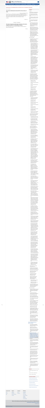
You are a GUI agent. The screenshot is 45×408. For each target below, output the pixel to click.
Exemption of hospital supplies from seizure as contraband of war (34, 362)
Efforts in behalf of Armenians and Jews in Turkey (34, 347)
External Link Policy (25, 395)
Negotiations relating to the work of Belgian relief (34, 356)
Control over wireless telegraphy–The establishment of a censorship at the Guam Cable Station (34, 316)
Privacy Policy (24, 394)
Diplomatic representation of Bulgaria (33, 327)
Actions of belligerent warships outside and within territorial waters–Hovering (34, 312)
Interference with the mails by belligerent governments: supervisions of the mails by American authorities (33, 277)
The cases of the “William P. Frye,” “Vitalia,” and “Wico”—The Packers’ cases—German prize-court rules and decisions (34, 145)
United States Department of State (33, 402)
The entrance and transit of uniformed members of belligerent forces (34, 293)
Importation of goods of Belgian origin (34, 112)
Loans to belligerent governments (34, 299)
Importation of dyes (34, 105)
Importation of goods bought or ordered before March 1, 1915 (34, 98)
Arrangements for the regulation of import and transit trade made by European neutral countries (34, 114)
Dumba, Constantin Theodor (32, 374)
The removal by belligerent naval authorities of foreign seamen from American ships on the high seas (34, 285)
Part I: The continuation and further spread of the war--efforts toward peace (33, 21)
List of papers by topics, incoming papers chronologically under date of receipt (33, 15)
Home (6, 392)
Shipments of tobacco (33, 89)
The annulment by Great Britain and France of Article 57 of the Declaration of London (34, 71)
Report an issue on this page (9, 406)
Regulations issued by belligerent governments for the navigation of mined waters (34, 269)
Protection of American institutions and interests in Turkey (34, 340)
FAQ (6, 394)
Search (7, 393)
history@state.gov (37, 403)
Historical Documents (13, 392)
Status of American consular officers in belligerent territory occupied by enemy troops (34, 330)
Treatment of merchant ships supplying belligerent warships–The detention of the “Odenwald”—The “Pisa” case (34, 309)
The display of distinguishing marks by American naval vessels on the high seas (34, 365)
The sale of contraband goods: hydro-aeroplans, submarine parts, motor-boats (34, 296)
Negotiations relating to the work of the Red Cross (34, 359)
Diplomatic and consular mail (34, 282)
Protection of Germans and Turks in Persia (34, 349)
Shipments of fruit (34, 85)
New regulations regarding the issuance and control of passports (34, 325)
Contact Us (18, 393)
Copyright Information (24, 397)
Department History (14, 394)
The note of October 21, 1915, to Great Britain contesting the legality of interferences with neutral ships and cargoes (34, 233)
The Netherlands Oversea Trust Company (34, 117)
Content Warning (25, 398)
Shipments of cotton (34, 83)
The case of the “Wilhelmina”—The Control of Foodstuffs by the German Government (34, 136)
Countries (13, 395)
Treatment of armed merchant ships (33, 306)
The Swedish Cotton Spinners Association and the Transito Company (34, 119)
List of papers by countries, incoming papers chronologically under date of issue (33, 18)
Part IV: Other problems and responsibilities (32, 322)
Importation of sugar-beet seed (34, 103)
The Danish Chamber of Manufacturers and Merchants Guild (34, 122)
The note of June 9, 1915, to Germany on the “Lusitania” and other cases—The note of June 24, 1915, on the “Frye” (34, 177)
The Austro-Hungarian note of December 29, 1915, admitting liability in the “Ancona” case (34, 263)
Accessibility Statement (24, 392)
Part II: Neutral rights (31, 37)
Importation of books (33, 101)
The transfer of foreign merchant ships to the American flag (34, 271)
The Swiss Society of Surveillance (34, 124)
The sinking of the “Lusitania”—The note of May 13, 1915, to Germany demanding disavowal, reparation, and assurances (34, 161)
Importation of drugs (33, 107)
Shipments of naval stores (34, 87)
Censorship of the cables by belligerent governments (33, 274)
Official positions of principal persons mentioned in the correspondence (33, 12)
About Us (18, 392)
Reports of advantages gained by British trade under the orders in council (34, 221)
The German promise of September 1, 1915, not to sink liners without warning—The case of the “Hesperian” (34, 213)
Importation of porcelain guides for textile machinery (34, 109)
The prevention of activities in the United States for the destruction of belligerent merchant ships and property (34, 319)
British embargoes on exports (33, 266)
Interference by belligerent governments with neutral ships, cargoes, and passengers (33, 127)
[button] (11, 4)
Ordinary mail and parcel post (34, 280)
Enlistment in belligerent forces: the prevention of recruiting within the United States (34, 290)
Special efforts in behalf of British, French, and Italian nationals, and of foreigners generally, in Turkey (34, 343)
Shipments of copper (33, 81)
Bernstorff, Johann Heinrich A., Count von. (33, 371)
